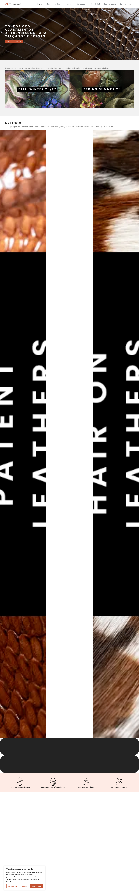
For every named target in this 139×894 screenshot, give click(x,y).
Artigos (58, 4)
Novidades (81, 4)
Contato (123, 4)
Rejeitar (24, 886)
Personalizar (12, 886)
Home (39, 4)
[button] (1, 33)
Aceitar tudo (36, 886)
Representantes (110, 4)
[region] (24, 878)
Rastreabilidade (95, 4)
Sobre (47, 4)
